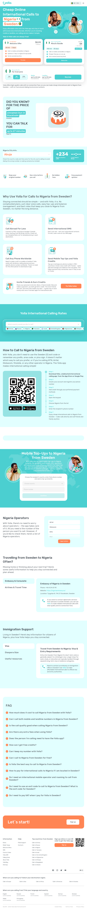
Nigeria (27, 328)
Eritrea (11, 328)
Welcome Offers (7, 847)
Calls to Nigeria (36, 847)
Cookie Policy (58, 907)
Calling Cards (6, 857)
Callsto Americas (57, 881)
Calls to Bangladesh (37, 862)
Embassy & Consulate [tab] (15, 581)
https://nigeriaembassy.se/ (56, 590)
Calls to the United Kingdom (39, 855)
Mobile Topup (6, 845)
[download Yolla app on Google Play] (29, 408)
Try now (22, 60)
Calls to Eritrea (36, 842)
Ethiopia (78, 328)
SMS (4, 850)
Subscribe (64, 60)
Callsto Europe (7, 881)
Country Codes (7, 852)
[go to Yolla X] (61, 870)
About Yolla (6, 860)
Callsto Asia (22, 881)
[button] (75, 3)
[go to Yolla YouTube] (65, 870)
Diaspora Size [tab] (12, 652)
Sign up (73, 822)
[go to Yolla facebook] (53, 870)
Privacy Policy (80, 907)
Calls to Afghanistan (37, 857)
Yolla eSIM (5, 855)
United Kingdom (55, 328)
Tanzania (36, 328)
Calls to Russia (36, 845)
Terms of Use (69, 907)
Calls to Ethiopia (36, 860)
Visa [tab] (7, 646)
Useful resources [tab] (13, 659)
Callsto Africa (40, 881)
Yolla (49, 604)
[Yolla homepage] (7, 3)
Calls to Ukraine (36, 865)
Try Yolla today (71, 286)
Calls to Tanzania (36, 850)
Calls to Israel (35, 852)
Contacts (20, 845)
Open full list (64, 541)
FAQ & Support (22, 842)
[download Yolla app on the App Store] (15, 408)
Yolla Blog (5, 862)
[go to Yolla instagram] (57, 870)
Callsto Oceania (73, 881)
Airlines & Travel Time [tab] (16, 587)
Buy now (68, 77)
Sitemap (5, 865)
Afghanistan (68, 328)
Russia (19, 328)
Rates (4, 842)
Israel (45, 328)
